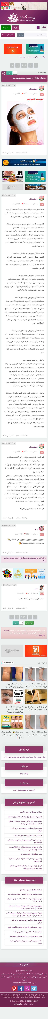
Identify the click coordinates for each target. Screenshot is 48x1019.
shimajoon (33, 89)
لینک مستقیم (20, 152)
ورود (15, 27)
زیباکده (44, 57)
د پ (36, 589)
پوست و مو (21, 57)
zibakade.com (31, 1001)
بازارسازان (18, 1004)
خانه (44, 27)
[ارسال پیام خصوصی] (42, 94)
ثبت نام (6, 630)
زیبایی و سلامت (33, 57)
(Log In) (42, 635)
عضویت (5, 27)
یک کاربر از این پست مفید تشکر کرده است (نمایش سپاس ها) (25, 559)
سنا (36, 529)
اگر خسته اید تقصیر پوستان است (24, 790)
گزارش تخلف (6, 152)
